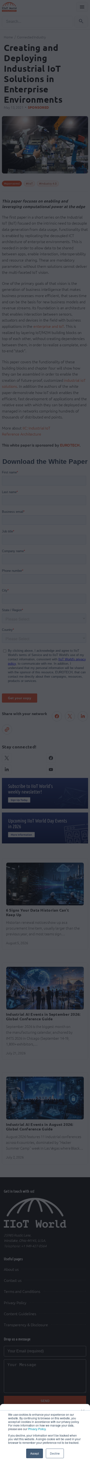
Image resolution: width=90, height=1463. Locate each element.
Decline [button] (55, 1453)
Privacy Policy (37, 1429)
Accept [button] (34, 1453)
